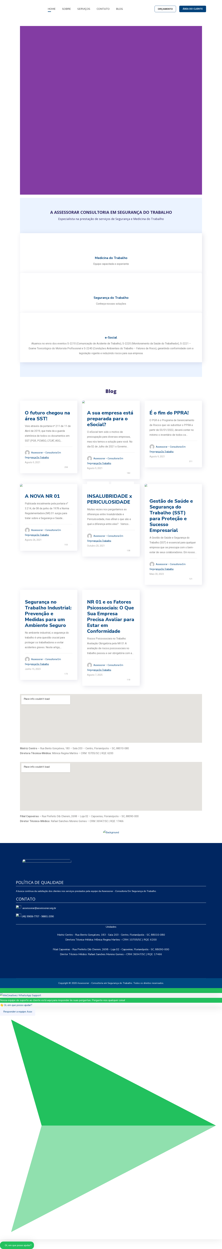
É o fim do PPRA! (169, 413)
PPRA (154, 405)
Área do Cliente (193, 8)
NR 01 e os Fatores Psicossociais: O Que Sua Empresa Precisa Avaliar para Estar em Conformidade (110, 617)
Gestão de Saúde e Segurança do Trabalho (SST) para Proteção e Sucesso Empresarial (171, 516)
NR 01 (30, 488)
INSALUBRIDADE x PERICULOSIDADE (109, 499)
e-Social (94, 405)
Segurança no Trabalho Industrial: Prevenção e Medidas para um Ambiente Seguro (48, 614)
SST (29, 405)
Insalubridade (98, 483)
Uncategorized (36, 594)
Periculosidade (122, 483)
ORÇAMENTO (165, 9)
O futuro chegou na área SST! (47, 416)
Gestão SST (158, 493)
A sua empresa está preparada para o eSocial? (110, 419)
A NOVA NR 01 (42, 496)
